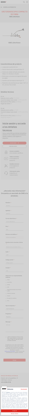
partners (8, 392)
